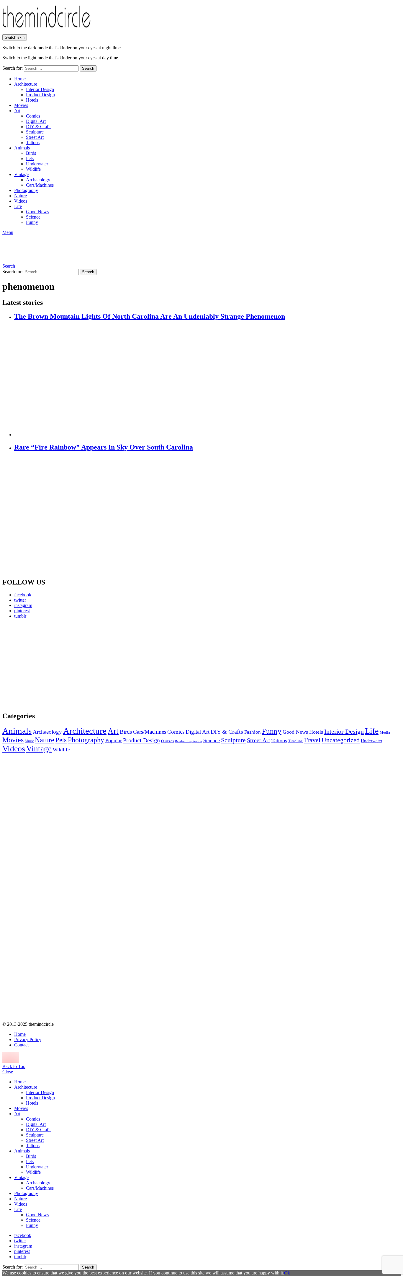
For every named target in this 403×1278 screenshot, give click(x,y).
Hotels (32, 99)
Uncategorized (341, 740)
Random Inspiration (188, 741)
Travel (312, 740)
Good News (37, 211)
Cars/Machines (40, 185)
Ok (287, 1272)
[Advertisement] (57, 664)
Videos (20, 200)
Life (18, 206)
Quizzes (167, 741)
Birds (31, 153)
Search (88, 68)
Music (29, 741)
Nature (20, 195)
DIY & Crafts (38, 126)
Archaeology (38, 179)
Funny (32, 222)
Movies (21, 105)
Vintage (21, 174)
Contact (21, 1044)
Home (20, 78)
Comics (33, 115)
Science (33, 216)
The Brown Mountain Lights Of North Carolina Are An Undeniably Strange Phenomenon (149, 316)
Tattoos (33, 142)
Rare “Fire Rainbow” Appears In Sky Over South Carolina (103, 447)
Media (385, 732)
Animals (22, 147)
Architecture (25, 84)
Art (17, 110)
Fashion (252, 732)
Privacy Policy (27, 1039)
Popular (113, 740)
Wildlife (33, 169)
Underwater (37, 163)
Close (7, 1071)
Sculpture (35, 131)
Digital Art (36, 121)
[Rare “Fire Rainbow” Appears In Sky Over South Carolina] (207, 515)
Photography (26, 190)
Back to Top (13, 1066)
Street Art (35, 137)
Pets (30, 158)
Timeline (295, 741)
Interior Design (40, 89)
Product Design (40, 94)
